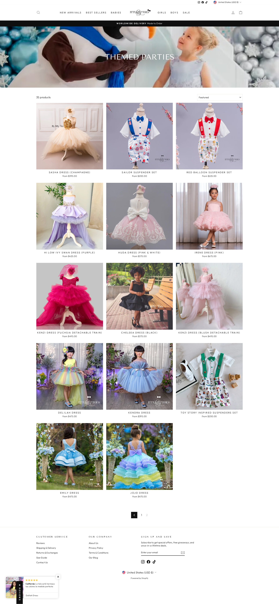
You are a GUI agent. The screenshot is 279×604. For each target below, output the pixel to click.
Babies (116, 12)
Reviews (40, 543)
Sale (186, 12)
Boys (174, 12)
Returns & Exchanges (47, 552)
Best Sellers (96, 12)
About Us (93, 543)
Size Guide (41, 557)
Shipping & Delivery (46, 548)
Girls (162, 12)
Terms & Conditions (98, 552)
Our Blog (93, 557)
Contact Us (42, 562)
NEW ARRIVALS (71, 12)
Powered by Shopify (139, 578)
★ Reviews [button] (19, 592)
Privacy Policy (96, 548)
